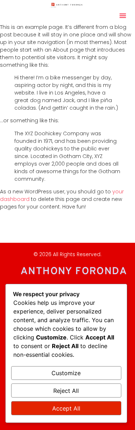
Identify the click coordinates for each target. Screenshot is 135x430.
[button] (122, 15)
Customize (66, 373)
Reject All (66, 390)
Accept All (66, 408)
